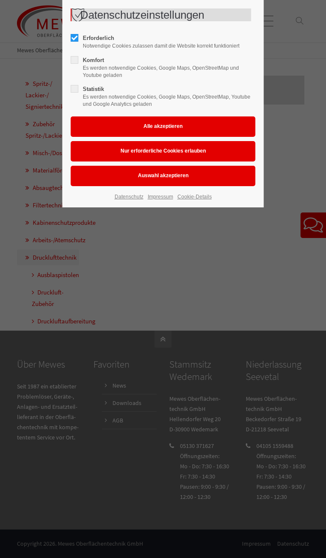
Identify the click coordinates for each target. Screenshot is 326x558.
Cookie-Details (194, 197)
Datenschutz (129, 197)
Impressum (160, 197)
